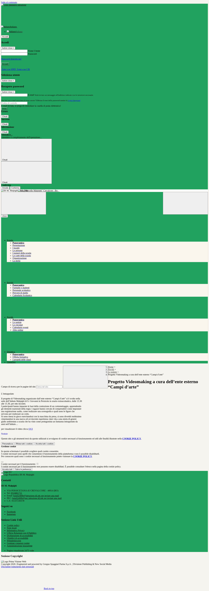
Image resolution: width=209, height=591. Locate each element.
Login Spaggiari (74, 100)
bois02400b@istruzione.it (36, 495)
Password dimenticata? (11, 59)
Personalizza (7, 444)
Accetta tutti (45, 444)
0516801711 (16, 493)
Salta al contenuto (9, 2)
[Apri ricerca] (185, 203)
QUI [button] (31, 429)
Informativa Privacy (16, 530)
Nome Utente (34, 51)
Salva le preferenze (23, 469)
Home (110, 367)
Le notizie (112, 372)
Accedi (5, 37)
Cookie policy (13, 525)
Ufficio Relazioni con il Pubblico (21, 533)
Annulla (5, 188)
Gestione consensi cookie (18, 543)
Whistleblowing (14, 540)
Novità (111, 369)
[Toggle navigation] (23, 203)
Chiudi (4, 116)
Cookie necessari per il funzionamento (18, 464)
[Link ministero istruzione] (13, 5)
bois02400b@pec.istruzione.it (37, 498)
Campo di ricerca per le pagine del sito (18, 386)
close (4, 216)
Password (32, 54)
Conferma (15, 188)
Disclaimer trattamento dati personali (17, 566)
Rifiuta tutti (24, 444)
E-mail (31, 95)
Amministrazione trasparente (19, 546)
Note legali (12, 528)
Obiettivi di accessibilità (17, 538)
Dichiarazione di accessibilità (20, 535)
